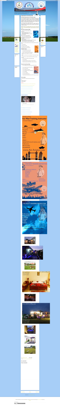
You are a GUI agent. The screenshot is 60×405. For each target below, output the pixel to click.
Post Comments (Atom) (32, 394)
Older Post (37, 391)
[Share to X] (30, 357)
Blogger (30, 400)
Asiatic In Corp (43, 42)
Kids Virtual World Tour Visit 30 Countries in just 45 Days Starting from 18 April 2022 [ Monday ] (17, 41)
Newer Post (23, 391)
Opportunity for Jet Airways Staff (27, 358)
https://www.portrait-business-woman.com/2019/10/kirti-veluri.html (27, 85)
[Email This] (29, 357)
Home (30, 391)
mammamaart (39, 399)
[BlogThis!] (29, 357)
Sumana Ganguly (24, 94)
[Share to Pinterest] (31, 357)
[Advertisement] (30, 385)
